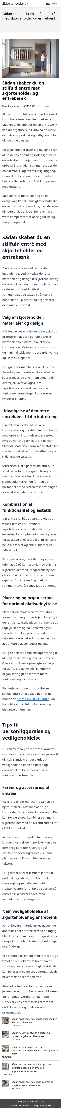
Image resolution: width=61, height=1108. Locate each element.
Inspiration (44, 106)
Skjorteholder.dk (15, 3)
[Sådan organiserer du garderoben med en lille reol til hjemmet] (5, 1020)
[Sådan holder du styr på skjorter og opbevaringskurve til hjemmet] (5, 1034)
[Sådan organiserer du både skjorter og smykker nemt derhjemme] (5, 1083)
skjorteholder (36, 331)
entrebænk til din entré (33, 699)
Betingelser (45, 1105)
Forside (13, 1105)
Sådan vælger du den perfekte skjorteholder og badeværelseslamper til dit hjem (35, 1050)
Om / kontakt (25, 1105)
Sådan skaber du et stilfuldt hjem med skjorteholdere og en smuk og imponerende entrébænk (32, 1068)
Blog (36, 1105)
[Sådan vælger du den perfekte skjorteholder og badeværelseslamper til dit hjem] (5, 1048)
